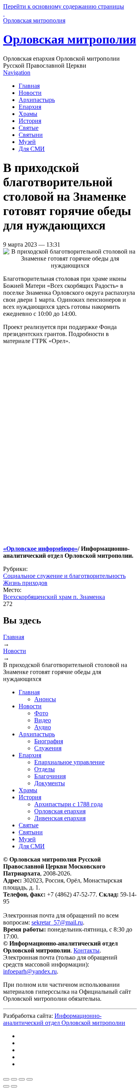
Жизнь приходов (25, 583)
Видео (42, 720)
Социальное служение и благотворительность (64, 576)
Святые (28, 127)
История (30, 120)
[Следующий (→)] (14, 1086)
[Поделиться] (14, 1079)
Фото (41, 713)
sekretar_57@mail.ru (57, 922)
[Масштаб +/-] (29, 1079)
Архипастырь (37, 99)
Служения (47, 748)
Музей (27, 141)
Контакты (87, 950)
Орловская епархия (60, 811)
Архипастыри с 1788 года (68, 804)
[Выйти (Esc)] (6, 1079)
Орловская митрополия (69, 39)
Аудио (42, 727)
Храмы (28, 113)
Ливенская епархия (60, 818)
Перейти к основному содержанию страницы (63, 6)
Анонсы (45, 699)
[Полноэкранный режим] (22, 1079)
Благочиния (50, 776)
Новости (30, 92)
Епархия (30, 106)
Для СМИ (32, 148)
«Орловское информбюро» (40, 548)
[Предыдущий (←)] (6, 1086)
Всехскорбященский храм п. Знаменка (54, 597)
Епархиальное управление (69, 762)
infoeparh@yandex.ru (30, 971)
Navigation (16, 72)
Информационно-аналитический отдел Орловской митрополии (64, 1019)
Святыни (31, 134)
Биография (48, 741)
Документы (49, 783)
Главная (29, 85)
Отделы (44, 769)
